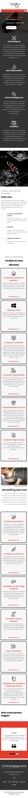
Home (5, 782)
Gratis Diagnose (14, 41)
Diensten (15, 782)
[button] (3, 739)
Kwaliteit (10, 227)
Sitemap (22, 782)
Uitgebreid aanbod (13, 238)
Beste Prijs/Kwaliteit (14, 70)
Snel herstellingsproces (14, 97)
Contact (11, 28)
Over (9, 782)
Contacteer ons (13, 296)
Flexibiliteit (14, 126)
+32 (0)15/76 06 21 (14, 774)
